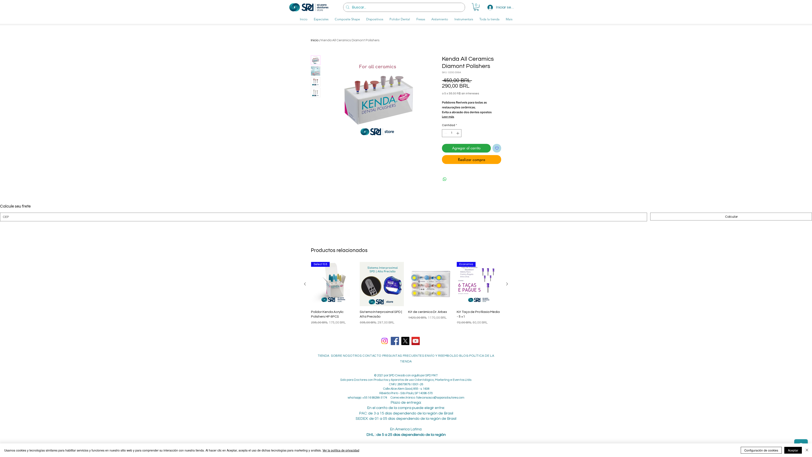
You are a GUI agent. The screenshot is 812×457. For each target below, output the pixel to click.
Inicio (315, 40)
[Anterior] (304, 283)
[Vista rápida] (382, 284)
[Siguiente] (507, 283)
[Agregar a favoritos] (496, 148)
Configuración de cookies (761, 450)
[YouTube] (415, 341)
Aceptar (793, 450)
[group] (406, 296)
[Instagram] (384, 341)
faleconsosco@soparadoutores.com (440, 397)
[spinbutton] (451, 133)
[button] (476, 7)
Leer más (448, 116)
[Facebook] (395, 341)
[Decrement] (445, 133)
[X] (405, 341)
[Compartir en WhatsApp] (444, 179)
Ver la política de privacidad (340, 450)
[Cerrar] (806, 450)
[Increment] (458, 133)
